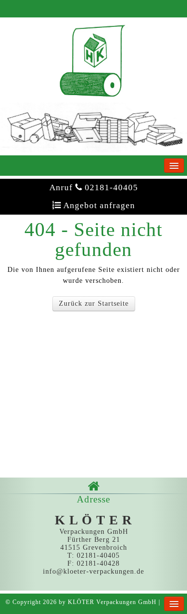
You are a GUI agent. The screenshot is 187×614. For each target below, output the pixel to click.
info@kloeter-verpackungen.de (93, 571)
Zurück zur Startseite (94, 303)
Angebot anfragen (93, 205)
